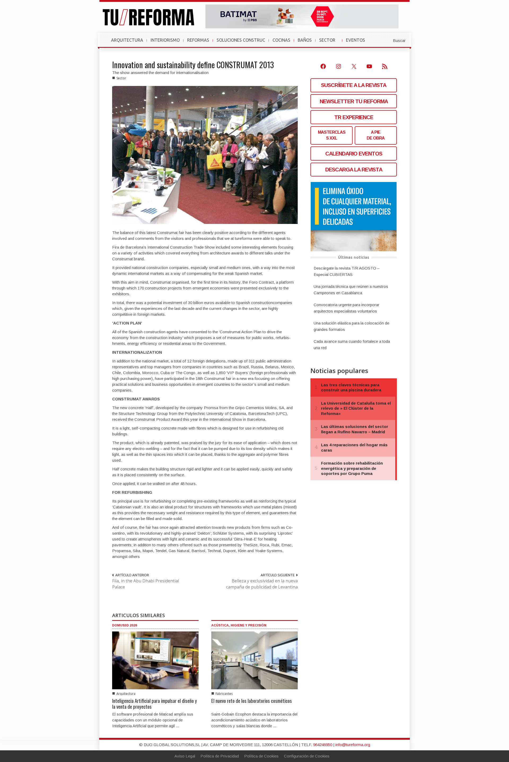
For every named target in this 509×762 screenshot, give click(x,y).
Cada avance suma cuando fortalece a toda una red (352, 344)
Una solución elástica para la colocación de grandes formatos (351, 326)
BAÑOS (305, 40)
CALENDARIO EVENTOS (353, 154)
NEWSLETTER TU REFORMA (354, 101)
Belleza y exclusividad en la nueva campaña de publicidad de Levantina (262, 584)
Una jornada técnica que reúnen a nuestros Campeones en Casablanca (351, 289)
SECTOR (329, 43)
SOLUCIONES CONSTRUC (241, 40)
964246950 (322, 744)
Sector (121, 78)
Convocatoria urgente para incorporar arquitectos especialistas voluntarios (346, 307)
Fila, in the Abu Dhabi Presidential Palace (145, 584)
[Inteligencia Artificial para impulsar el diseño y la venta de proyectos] (155, 660)
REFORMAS (198, 40)
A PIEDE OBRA (376, 135)
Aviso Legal (184, 756)
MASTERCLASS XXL (331, 135)
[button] (386, 40)
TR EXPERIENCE (353, 117)
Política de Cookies (261, 756)
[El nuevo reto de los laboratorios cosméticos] (254, 660)
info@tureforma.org (352, 744)
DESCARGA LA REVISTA (353, 169)
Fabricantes (224, 693)
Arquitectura (125, 693)
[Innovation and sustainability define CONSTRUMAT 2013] (205, 154)
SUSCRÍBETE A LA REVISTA (353, 85)
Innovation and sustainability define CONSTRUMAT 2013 (193, 65)
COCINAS (281, 40)
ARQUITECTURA (127, 40)
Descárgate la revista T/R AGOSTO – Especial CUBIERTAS (346, 271)
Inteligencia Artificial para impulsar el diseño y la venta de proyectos (154, 703)
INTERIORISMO (165, 40)
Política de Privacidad (219, 756)
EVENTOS (357, 43)
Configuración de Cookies (307, 756)
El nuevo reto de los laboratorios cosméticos (251, 700)
